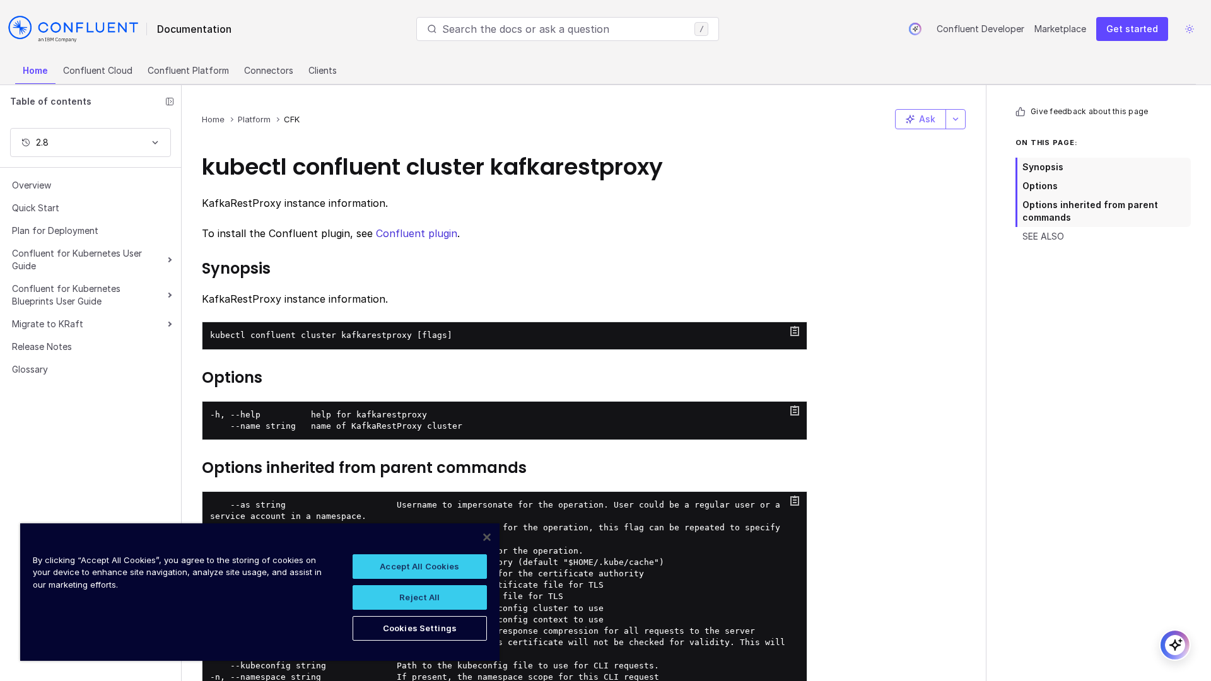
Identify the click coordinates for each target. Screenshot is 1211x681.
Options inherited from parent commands (1090, 211)
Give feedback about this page (1089, 111)
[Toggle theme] (1189, 29)
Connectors (268, 70)
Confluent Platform (188, 70)
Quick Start (35, 207)
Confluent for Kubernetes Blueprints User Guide (66, 294)
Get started (1132, 28)
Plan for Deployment (55, 230)
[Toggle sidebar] (169, 101)
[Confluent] (73, 29)
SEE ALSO (1043, 236)
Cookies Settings (420, 628)
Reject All (419, 597)
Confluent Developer (980, 28)
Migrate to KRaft (47, 323)
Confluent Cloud (97, 70)
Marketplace (1060, 28)
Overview (31, 185)
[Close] (487, 537)
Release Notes (42, 346)
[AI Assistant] (915, 29)
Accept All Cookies (419, 566)
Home (35, 70)
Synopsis (1042, 166)
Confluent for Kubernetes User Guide (77, 259)
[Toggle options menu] (955, 119)
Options (1040, 185)
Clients (322, 70)
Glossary (30, 369)
